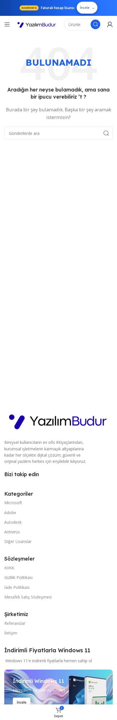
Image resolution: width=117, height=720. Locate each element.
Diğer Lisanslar (18, 541)
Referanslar (14, 623)
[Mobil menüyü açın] (7, 24)
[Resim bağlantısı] (58, 420)
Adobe (10, 512)
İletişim (10, 633)
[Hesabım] (110, 24)
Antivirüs (12, 531)
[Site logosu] (37, 24)
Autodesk (13, 522)
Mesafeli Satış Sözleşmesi (28, 597)
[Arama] (95, 24)
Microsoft (13, 502)
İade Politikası (17, 587)
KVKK (9, 567)
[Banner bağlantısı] (58, 693)
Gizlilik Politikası (18, 577)
